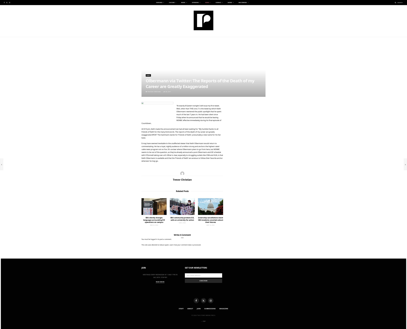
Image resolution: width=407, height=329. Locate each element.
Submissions (210, 309)
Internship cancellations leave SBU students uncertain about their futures (210, 220)
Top (204, 321)
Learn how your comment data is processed (185, 245)
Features (159, 2)
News (207, 2)
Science (218, 2)
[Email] (131, 125)
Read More (160, 282)
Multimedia (243, 2)
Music (183, 2)
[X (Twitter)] (203, 300)
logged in (154, 239)
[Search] (395, 2)
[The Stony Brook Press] (203, 20)
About (190, 309)
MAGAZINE (223, 309)
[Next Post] (405, 164)
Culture (172, 2)
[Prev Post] (1, 164)
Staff (181, 309)
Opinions (195, 2)
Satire (230, 2)
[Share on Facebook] (131, 110)
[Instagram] (210, 300)
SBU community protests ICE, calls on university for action (182, 219)
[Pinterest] (131, 120)
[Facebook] (196, 300)
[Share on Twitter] (131, 115)
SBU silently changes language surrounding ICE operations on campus (154, 220)
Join (199, 309)
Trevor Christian (154, 91)
